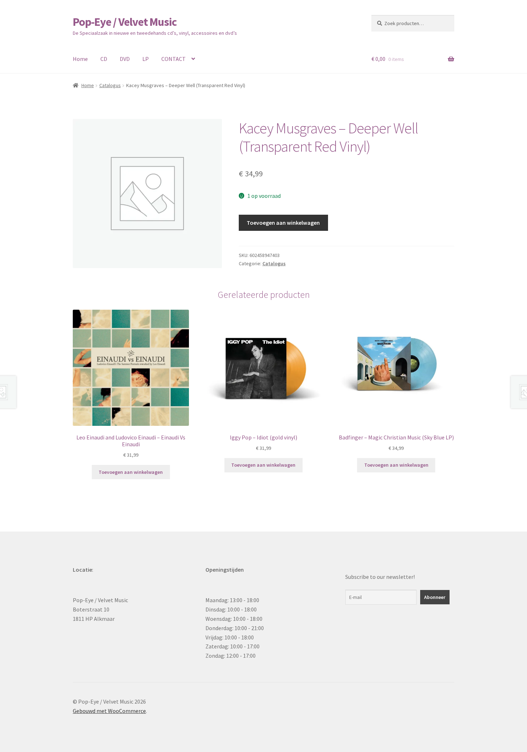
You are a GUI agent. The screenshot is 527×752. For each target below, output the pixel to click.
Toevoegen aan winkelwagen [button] (131, 472)
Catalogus (110, 85)
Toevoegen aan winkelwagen (283, 222)
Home (80, 58)
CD (103, 58)
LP (145, 58)
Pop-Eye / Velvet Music (125, 22)
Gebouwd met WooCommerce (109, 710)
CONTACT (173, 58)
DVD (125, 58)
